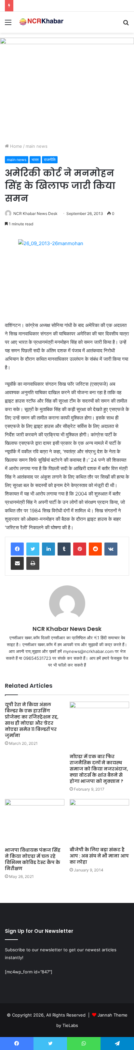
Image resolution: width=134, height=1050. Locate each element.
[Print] (32, 563)
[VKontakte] (110, 549)
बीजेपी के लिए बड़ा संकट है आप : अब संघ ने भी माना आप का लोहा (99, 855)
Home (15, 146)
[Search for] (126, 24)
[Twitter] (32, 549)
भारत (35, 159)
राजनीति (50, 159)
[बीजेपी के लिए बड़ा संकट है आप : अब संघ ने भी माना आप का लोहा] (99, 821)
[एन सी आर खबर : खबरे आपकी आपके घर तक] (42, 22)
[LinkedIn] (48, 549)
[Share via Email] (17, 563)
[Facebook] (17, 549)
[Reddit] (95, 549)
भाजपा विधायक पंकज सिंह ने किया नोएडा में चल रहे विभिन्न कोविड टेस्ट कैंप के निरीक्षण (32, 859)
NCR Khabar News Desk (35, 213)
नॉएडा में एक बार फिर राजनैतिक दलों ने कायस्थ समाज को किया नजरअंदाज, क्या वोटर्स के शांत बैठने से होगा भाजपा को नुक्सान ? (99, 768)
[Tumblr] (64, 549)
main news (36, 146)
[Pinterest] (79, 549)
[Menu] (8, 24)
